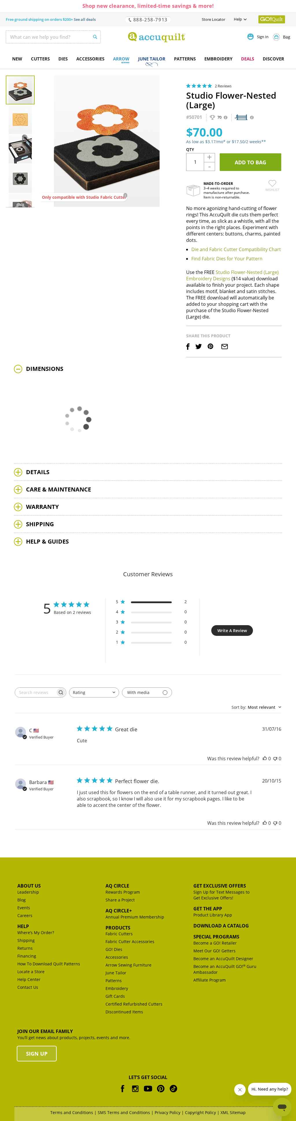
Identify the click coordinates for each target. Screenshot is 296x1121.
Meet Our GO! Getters (214, 951)
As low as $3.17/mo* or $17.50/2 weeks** (226, 141)
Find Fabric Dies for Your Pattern (226, 258)
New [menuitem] (17, 59)
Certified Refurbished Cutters (134, 1004)
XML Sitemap (233, 1112)
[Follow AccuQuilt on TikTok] (173, 1093)
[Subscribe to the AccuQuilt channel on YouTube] (148, 1093)
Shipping (26, 940)
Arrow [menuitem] (121, 59)
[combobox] (53, 36)
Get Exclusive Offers (219, 886)
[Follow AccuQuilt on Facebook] (122, 1093)
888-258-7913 (150, 19)
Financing (26, 956)
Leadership (28, 892)
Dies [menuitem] (63, 59)
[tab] (148, 369)
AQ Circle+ (119, 911)
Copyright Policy (200, 1112)
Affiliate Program (209, 980)
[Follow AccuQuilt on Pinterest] (160, 1093)
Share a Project (120, 900)
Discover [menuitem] (273, 59)
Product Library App (212, 915)
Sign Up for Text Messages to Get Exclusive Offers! (221, 895)
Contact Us (27, 987)
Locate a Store (31, 971)
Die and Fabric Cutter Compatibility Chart (236, 249)
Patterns (114, 980)
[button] (20, 119)
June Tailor (116, 972)
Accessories (117, 957)
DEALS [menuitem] (247, 59)
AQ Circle (117, 886)
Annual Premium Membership (135, 917)
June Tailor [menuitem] (151, 59)
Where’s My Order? (35, 932)
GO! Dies (114, 949)
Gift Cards (115, 996)
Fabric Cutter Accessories (130, 941)
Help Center (28, 979)
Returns (25, 948)
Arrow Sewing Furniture (128, 965)
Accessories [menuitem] (90, 59)
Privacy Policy (167, 1112)
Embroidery (117, 988)
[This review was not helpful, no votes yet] (275, 758)
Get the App (207, 908)
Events (23, 907)
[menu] (148, 59)
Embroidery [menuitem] (218, 59)
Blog (21, 900)
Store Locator (213, 19)
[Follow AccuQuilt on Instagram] (135, 1093)
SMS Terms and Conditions (124, 1112)
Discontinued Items (124, 1012)
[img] (188, 86)
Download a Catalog (221, 926)
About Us (29, 886)
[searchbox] (35, 692)
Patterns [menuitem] (185, 59)
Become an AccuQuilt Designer (223, 958)
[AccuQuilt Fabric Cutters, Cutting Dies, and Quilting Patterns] (157, 37)
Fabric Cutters (119, 933)
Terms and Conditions (71, 1112)
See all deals (85, 19)
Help (23, 926)
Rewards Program (123, 892)
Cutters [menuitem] (40, 59)
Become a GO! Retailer (215, 943)
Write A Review (232, 630)
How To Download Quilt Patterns (48, 964)
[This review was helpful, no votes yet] (265, 758)
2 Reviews (223, 86)
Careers (24, 915)
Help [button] (238, 19)
